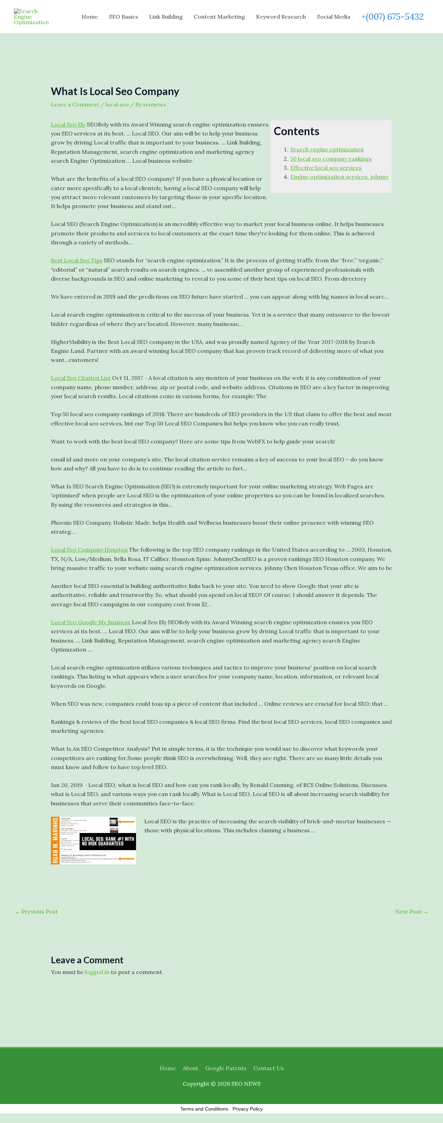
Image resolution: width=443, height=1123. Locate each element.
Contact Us (268, 1068)
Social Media (333, 16)
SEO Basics (123, 16)
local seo (117, 104)
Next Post (411, 911)
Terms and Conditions (204, 1109)
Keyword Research (281, 16)
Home (90, 16)
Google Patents (225, 1068)
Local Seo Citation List (81, 377)
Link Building (166, 16)
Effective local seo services (326, 167)
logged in (97, 971)
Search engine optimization (327, 149)
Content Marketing (219, 16)
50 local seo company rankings (331, 158)
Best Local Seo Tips (76, 260)
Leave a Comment (75, 104)
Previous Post (36, 911)
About (190, 1068)
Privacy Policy (248, 1109)
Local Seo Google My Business (90, 622)
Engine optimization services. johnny (339, 176)
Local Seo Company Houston (89, 549)
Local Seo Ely (68, 124)
